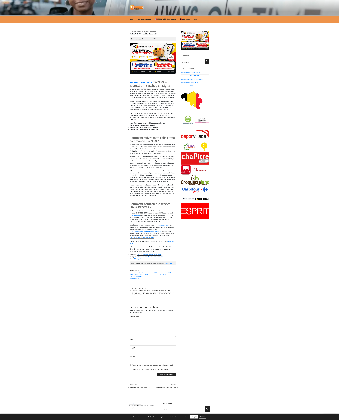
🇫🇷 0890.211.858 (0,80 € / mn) (165, 19)
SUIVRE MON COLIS (144, 19)
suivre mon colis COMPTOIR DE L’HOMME (192, 79)
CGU (131, 19)
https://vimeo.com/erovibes (143, 259)
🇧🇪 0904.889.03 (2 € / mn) (189, 19)
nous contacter (164, 225)
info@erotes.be (135, 215)
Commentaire (135, 316)
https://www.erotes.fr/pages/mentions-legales (145, 231)
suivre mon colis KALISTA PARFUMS (190, 72)
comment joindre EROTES (161, 290)
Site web (132, 356)
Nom (132, 339)
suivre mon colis (150, 31)
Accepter (194, 417)
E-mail (132, 348)
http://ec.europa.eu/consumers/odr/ (142, 238)
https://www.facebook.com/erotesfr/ (149, 255)
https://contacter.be (135, 404)
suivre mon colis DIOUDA (187, 86)
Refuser (202, 417)
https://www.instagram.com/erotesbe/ (150, 257)
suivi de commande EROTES (155, 292)
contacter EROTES (138, 292)
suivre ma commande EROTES (148, 293)
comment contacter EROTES (142, 290)
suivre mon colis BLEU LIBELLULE (190, 76)
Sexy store (142, 288)
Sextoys (135, 288)
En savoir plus (168, 39)
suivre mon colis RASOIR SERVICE (190, 82)
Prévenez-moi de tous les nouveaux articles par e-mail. (150, 369)
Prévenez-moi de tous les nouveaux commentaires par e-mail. (152, 365)
